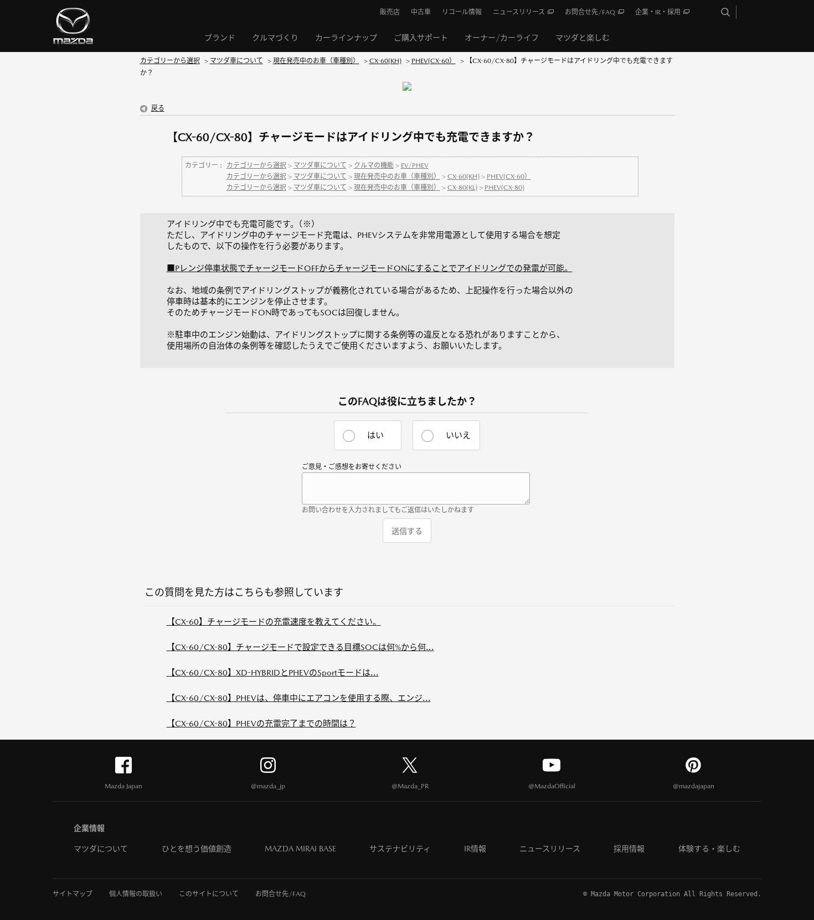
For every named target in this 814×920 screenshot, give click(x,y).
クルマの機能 (374, 165)
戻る (157, 108)
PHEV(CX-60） (433, 61)
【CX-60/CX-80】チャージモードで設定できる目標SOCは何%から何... (300, 647)
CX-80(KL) (462, 187)
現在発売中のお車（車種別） (316, 61)
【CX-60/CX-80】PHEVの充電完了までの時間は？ (261, 723)
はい (375, 435)
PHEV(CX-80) (504, 187)
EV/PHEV (415, 165)
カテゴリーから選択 (170, 61)
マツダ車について (236, 61)
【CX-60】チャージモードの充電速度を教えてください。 (274, 621)
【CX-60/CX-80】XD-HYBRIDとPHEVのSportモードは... (273, 672)
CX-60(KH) (385, 61)
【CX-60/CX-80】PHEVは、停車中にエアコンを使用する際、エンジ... (299, 698)
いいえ (458, 435)
